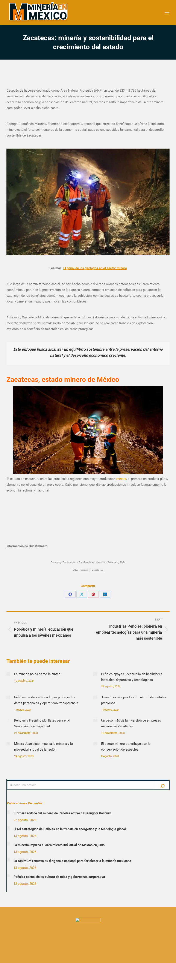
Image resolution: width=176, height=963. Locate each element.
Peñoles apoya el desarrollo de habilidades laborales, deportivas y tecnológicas (131, 677)
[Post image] (8, 674)
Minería (84, 570)
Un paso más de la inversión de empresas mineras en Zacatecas (131, 723)
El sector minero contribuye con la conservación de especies (125, 746)
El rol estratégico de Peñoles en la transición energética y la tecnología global (70, 829)
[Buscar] (162, 785)
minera (121, 479)
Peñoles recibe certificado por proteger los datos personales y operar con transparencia (46, 700)
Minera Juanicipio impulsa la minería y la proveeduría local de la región (43, 746)
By (92, 562)
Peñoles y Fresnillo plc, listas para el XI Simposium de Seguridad (42, 723)
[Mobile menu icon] (167, 12)
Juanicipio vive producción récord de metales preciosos (133, 700)
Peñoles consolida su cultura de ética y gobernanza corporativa (59, 877)
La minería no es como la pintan (37, 674)
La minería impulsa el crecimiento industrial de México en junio (59, 845)
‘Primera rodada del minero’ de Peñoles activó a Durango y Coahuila (62, 813)
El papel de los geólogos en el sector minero (95, 268)
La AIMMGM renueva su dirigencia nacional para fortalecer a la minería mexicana (72, 861)
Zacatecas (69, 562)
